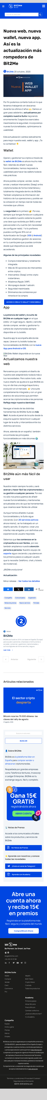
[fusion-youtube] (18, 963)
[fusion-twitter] (14, 963)
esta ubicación (33, 1069)
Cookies (36, 1078)
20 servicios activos (28, 519)
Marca (7, 1033)
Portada (36, 603)
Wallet (7, 976)
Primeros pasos (30, 1001)
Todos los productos (32, 988)
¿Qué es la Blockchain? (33, 1014)
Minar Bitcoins (30, 1004)
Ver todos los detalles (29, 581)
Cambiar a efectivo (32, 1010)
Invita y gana (9, 1027)
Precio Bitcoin (30, 1007)
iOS (29, 235)
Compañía (8, 598)
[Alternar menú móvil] (3, 6)
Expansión (32, 598)
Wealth (27, 976)
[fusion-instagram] (25, 963)
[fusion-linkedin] (6, 963)
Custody (28, 985)
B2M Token (29, 979)
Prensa (7, 1030)
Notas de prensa (10, 603)
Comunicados (20, 598)
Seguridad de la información (23, 1081)
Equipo (7, 1024)
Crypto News (30, 982)
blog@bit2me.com (11, 956)
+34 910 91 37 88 (11, 959)
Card (6, 985)
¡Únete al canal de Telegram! (23, 866)
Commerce (9, 988)
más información (36, 1050)
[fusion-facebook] (10, 963)
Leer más (7, 650)
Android (37, 235)
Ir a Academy (30, 1017)
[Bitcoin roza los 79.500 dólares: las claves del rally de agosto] (23, 689)
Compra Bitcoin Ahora (23, 931)
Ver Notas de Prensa (19, 848)
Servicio (7, 608)
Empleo (7, 1036)
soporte (7, 553)
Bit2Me (10, 71)
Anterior (14, 659)
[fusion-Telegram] (22, 963)
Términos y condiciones (15, 1078)
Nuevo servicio (25, 603)
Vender (7, 982)
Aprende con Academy (21, 874)
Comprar (8, 979)
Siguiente (31, 659)
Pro (6, 992)
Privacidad (28, 1078)
